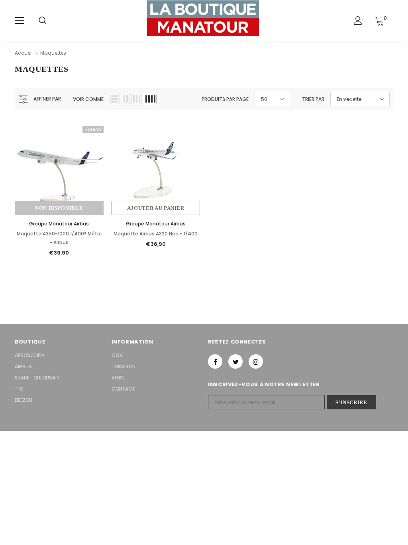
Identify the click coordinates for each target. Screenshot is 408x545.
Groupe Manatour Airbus (59, 223)
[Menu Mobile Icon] (19, 21)
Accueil (24, 52)
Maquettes (53, 52)
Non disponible (59, 208)
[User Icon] (358, 20)
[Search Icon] (43, 21)
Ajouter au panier (155, 208)
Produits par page (225, 99)
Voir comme (88, 99)
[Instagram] (256, 361)
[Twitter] (235, 361)
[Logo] (203, 20)
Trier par (313, 99)
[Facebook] (215, 361)
